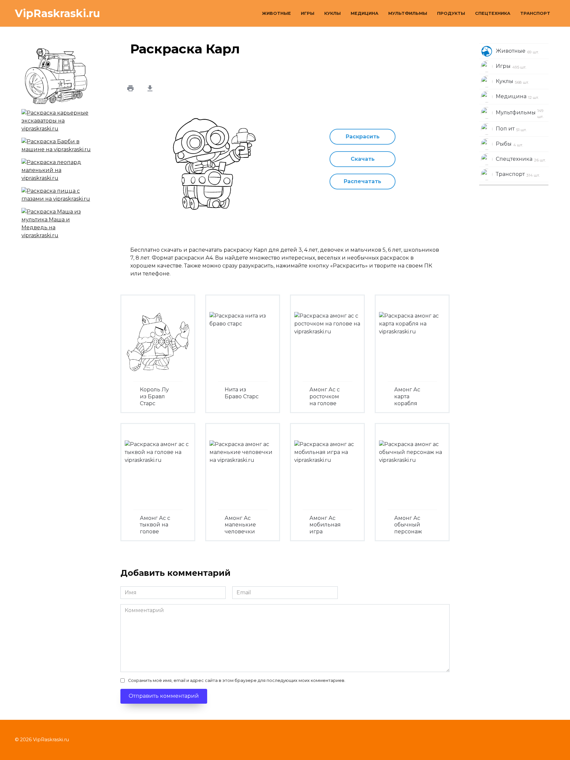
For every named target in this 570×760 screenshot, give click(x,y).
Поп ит (511, 129)
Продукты (451, 13)
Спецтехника (492, 13)
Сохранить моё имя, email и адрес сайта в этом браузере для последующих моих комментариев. (236, 680)
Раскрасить (363, 136)
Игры (307, 13)
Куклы (332, 13)
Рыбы (509, 144)
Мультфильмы (407, 13)
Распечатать (362, 181)
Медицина (364, 13)
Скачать (363, 159)
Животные (276, 13)
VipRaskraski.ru (57, 13)
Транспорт (535, 13)
